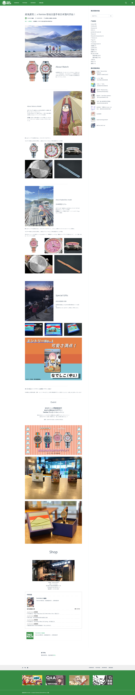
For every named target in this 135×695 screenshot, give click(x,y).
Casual (93, 24)
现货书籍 (95, 55)
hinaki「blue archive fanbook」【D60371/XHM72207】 (102, 72)
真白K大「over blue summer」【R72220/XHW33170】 (104, 96)
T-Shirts (93, 38)
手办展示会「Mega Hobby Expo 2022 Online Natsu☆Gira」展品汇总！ (44, 613)
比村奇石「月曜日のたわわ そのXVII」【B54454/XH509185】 (104, 108)
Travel (92, 42)
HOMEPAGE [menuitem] (16, 2)
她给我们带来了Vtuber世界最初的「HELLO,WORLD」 (40, 625)
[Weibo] (22, 667)
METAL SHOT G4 (101, 125)
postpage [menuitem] (24, 2)
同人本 (92, 53)
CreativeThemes (35, 692)
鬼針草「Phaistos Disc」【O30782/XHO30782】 (103, 90)
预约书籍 (95, 57)
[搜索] (126, 3)
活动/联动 (55, 18)
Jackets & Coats (95, 32)
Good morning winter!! (102, 119)
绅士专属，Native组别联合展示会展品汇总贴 (38, 617)
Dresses (93, 28)
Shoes (92, 34)
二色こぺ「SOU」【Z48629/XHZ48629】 (102, 84)
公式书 (92, 47)
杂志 (92, 61)
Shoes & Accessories (96, 36)
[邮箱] (27, 667)
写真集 (92, 49)
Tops (92, 40)
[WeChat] (25, 667)
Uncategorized (95, 44)
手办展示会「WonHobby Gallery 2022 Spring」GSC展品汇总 (41, 621)
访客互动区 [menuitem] (41, 2)
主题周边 (50, 18)
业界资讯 (47, 18)
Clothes (93, 26)
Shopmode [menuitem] (33, 2)
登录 (54, 655)
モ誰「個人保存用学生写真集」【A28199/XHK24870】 (104, 102)
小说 (92, 59)
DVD (92, 30)
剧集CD (93, 51)
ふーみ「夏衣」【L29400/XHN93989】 (102, 79)
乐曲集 (92, 46)
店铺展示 (36, 612)
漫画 (92, 63)
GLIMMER (99, 114)
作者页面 (78, 609)
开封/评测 (36, 623)
